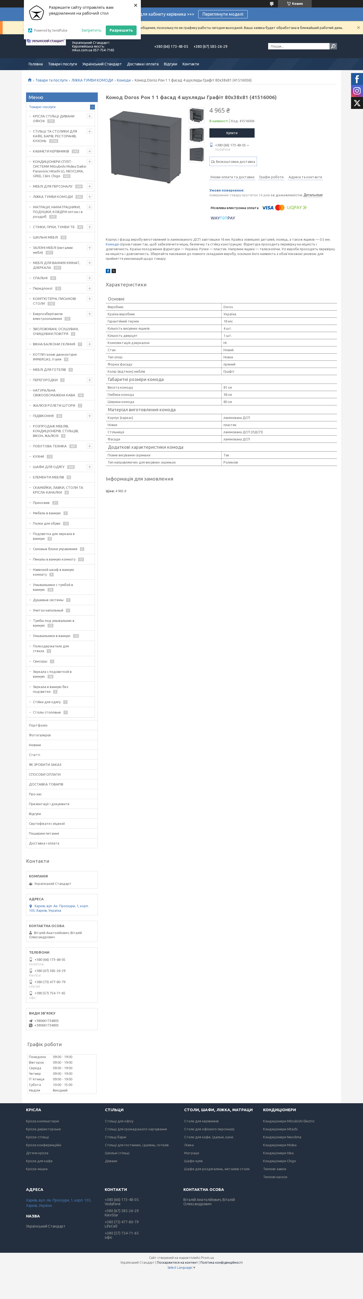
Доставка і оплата (143, 64)
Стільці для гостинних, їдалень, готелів (137, 1145)
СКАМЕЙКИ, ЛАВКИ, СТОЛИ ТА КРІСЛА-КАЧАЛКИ (58, 490)
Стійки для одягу (47, 702)
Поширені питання (44, 833)
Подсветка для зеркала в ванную (54, 536)
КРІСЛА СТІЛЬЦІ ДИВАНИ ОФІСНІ (53, 118)
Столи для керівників (201, 1121)
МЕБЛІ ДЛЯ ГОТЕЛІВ (49, 369)
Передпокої (43, 288)
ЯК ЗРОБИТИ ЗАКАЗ (45, 764)
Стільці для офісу (119, 1121)
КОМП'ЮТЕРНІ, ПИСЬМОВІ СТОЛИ (54, 301)
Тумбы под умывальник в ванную (53, 623)
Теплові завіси (274, 1169)
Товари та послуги (51, 80)
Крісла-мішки (37, 1169)
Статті (34, 755)
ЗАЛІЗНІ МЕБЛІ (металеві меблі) (53, 250)
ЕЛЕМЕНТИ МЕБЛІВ (48, 477)
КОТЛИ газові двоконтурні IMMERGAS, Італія (55, 357)
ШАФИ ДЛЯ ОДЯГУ (49, 467)
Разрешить (121, 30)
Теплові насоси (275, 1177)
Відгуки (170, 64)
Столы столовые (47, 712)
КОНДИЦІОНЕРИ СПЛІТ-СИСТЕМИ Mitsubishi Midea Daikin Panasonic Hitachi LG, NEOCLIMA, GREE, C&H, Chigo (59, 169)
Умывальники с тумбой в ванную (53, 587)
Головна (36, 64)
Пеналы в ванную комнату (54, 559)
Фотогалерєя (40, 735)
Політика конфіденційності (221, 1262)
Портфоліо (38, 725)
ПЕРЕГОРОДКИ (45, 380)
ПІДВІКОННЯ (43, 416)
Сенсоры (40, 661)
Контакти (191, 64)
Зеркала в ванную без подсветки (50, 689)
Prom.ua (207, 1257)
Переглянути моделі (222, 14)
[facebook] (108, 272)
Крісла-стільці (37, 1137)
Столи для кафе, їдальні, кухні (208, 1137)
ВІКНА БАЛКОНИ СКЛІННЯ (54, 344)
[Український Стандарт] (46, 46)
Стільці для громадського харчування (136, 1129)
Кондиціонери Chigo (279, 1161)
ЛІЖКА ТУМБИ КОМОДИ (92, 80)
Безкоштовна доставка (235, 161)
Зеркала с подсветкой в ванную (52, 674)
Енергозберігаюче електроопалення (48, 316)
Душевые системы (48, 600)
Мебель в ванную (47, 513)
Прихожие (41, 502)
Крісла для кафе (39, 1161)
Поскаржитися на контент (177, 1262)
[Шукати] (333, 46)
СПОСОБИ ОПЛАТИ (45, 774)
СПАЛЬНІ (40, 278)
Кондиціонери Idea (278, 1153)
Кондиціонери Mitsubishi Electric (289, 1121)
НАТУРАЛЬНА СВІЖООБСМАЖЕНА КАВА (54, 392)
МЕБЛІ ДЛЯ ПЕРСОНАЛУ (53, 186)
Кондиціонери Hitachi (280, 1129)
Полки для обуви (46, 523)
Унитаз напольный (48, 610)
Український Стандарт (102, 64)
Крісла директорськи (43, 1129)
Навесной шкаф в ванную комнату (53, 572)
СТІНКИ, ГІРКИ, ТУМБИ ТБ (54, 227)
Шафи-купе (193, 1161)
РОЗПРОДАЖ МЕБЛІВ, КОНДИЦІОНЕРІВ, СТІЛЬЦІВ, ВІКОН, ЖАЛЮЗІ (56, 431)
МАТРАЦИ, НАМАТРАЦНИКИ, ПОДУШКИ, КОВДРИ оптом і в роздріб (58, 211)
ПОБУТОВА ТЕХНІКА (50, 446)
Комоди (124, 80)
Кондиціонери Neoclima (282, 1137)
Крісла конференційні (43, 1145)
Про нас (35, 794)
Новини (35, 745)
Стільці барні (115, 1137)
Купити (232, 133)
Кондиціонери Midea (280, 1145)
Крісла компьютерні (42, 1121)
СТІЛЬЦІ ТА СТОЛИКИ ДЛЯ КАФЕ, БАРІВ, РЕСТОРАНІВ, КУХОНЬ (55, 136)
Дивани (111, 1161)
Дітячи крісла (37, 1153)
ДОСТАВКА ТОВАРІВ (46, 784)
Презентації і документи (49, 804)
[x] (114, 272)
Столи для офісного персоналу (209, 1129)
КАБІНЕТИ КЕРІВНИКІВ (51, 151)
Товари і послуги (62, 64)
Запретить (91, 30)
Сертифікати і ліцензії (47, 823)
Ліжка (189, 1145)
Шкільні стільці (117, 1153)
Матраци (191, 1153)
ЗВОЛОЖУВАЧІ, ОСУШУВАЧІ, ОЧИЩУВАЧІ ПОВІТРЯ (56, 331)
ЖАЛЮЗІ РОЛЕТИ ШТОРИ (54, 405)
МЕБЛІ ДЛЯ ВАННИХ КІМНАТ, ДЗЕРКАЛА (56, 265)
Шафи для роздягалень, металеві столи (217, 1169)
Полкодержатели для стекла (51, 648)
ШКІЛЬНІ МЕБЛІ (45, 237)
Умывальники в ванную (51, 636)
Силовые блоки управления (55, 549)
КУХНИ (38, 456)
